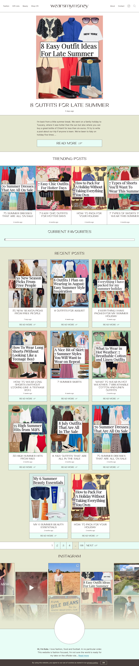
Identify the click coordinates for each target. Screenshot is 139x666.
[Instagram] (129, 6)
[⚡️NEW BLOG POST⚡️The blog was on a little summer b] (97, 588)
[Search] (134, 6)
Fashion (6, 6)
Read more (83, 655)
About (112, 6)
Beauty (25, 6)
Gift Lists (15, 6)
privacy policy (92, 663)
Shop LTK (34, 6)
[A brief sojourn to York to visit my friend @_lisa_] (64, 612)
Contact (121, 6)
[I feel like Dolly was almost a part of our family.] (31, 588)
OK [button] (103, 663)
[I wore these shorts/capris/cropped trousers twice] (64, 579)
